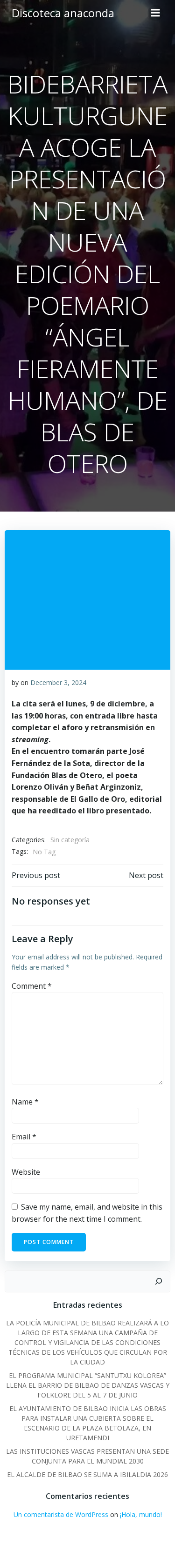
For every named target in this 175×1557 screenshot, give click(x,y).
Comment (32, 986)
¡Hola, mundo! (141, 1514)
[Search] (158, 1281)
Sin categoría (70, 839)
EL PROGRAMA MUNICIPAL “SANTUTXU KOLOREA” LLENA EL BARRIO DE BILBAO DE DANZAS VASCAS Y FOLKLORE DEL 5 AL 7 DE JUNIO (87, 1385)
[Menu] (155, 13)
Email (24, 1136)
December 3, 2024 (58, 682)
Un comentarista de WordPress (61, 1514)
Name (25, 1102)
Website (26, 1172)
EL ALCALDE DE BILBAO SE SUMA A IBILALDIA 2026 (87, 1474)
